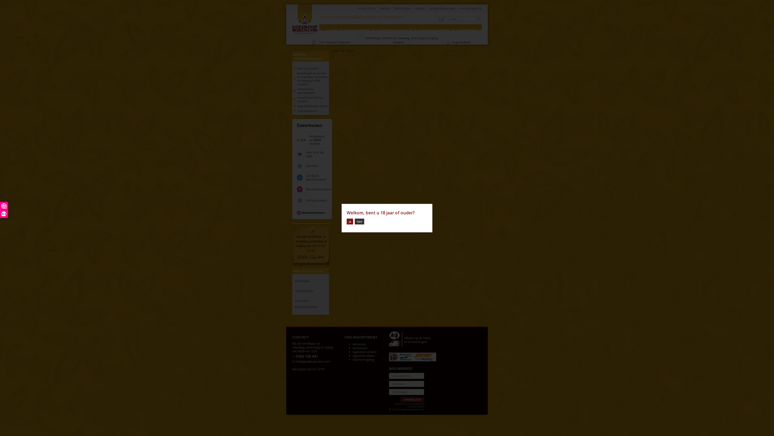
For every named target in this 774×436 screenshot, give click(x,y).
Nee (359, 221)
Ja (350, 221)
